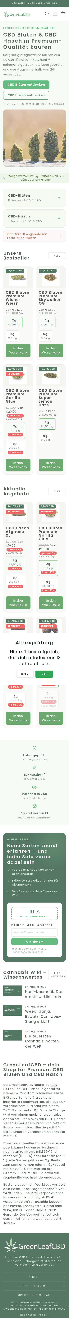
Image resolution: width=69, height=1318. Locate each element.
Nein (25, 674)
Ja (44, 674)
